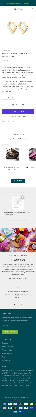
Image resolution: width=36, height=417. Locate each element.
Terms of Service (7, 346)
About (4, 357)
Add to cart (18, 105)
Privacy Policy (7, 350)
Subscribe (10, 332)
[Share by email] (16, 121)
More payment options (18, 116)
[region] (18, 293)
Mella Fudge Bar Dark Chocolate (12, 168)
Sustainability (7, 360)
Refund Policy (7, 353)
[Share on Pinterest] (14, 121)
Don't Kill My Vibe (8, 50)
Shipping (5, 343)
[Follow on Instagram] (3, 392)
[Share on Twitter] (11, 121)
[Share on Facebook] (8, 121)
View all (18, 181)
